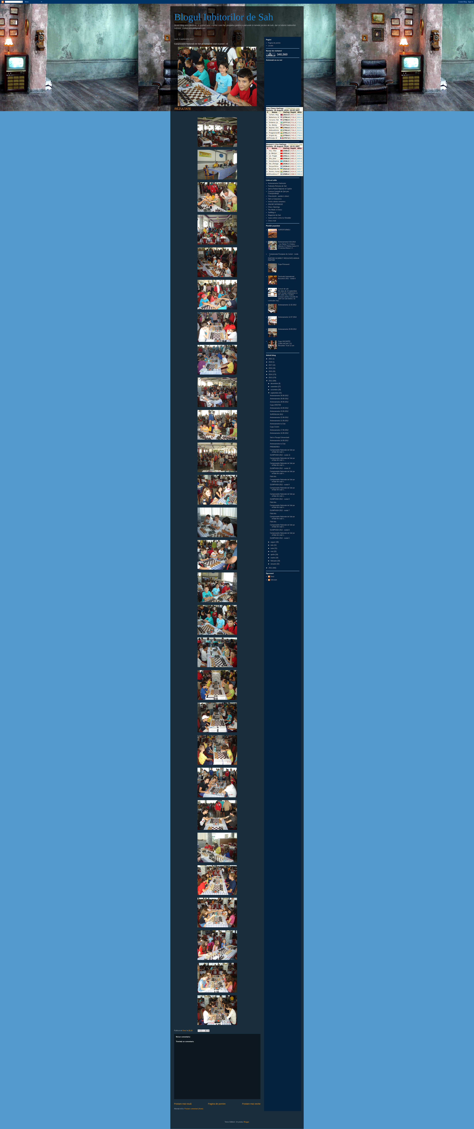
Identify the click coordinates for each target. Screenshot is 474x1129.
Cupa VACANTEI (284, 341)
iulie (272, 545)
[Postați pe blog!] (201, 1030)
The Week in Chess (275, 210)
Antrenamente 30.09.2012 (279, 396)
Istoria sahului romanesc (277, 202)
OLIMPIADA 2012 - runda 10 (280, 468)
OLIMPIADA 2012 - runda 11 (280, 455)
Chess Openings (274, 207)
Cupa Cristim (274, 427)
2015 (271, 371)
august (273, 542)
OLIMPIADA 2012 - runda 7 (279, 510)
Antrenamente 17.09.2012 (279, 430)
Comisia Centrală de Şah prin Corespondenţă (278, 192)
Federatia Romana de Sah (277, 186)
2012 (271, 381)
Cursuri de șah (283, 289)
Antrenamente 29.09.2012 (287, 329)
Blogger (246, 1122)
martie (273, 558)
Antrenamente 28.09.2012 (279, 402)
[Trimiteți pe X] (203, 1030)
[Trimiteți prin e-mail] (199, 1030)
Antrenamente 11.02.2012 (287, 305)
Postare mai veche (251, 1104)
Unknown (273, 580)
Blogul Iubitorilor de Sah (223, 16)
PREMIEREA (275, 447)
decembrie (274, 383)
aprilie (273, 554)
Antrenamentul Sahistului (277, 183)
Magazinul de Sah (274, 215)
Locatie (270, 46)
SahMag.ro (272, 212)
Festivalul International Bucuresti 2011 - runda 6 (287, 277)
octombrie (274, 390)
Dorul (272, 576)
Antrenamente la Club (277, 424)
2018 (271, 362)
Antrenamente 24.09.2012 (279, 408)
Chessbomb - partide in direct (278, 196)
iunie (272, 548)
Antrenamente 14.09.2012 (279, 440)
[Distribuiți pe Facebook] (206, 1030)
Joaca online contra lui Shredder (279, 218)
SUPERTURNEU (284, 230)
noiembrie (274, 386)
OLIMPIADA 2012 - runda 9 (279, 485)
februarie (274, 561)
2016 (271, 368)
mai (272, 551)
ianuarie (274, 564)
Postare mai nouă (182, 1104)
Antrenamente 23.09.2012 (279, 411)
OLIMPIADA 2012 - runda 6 (279, 530)
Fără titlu (273, 476)
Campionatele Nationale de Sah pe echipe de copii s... (282, 451)
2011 (271, 568)
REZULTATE (183, 108)
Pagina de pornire (217, 1104)
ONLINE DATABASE (275, 204)
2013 (271, 377)
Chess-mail (272, 221)
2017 (271, 365)
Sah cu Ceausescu (275, 199)
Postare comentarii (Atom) (193, 1109)
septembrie (275, 393)
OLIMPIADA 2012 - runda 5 (279, 538)
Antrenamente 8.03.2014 (287, 242)
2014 (271, 374)
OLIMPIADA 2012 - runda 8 (279, 499)
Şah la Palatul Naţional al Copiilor (280, 189)
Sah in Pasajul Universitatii (279, 437)
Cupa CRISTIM (275, 405)
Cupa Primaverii (283, 264)
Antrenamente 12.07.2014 (287, 317)
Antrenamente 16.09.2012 (279, 433)
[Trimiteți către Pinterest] (208, 1030)
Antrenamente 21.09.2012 (279, 421)
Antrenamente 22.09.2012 (279, 417)
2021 (271, 359)
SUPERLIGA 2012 (276, 414)
